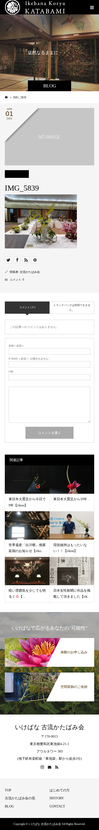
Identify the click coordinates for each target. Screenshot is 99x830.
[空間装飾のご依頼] (49, 673)
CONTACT (57, 806)
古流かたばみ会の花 (20, 798)
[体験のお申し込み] (49, 639)
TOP (8, 790)
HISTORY (57, 798)
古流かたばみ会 (30, 272)
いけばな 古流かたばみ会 (49, 727)
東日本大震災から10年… (71, 499)
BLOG (9, 806)
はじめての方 (60, 790)
